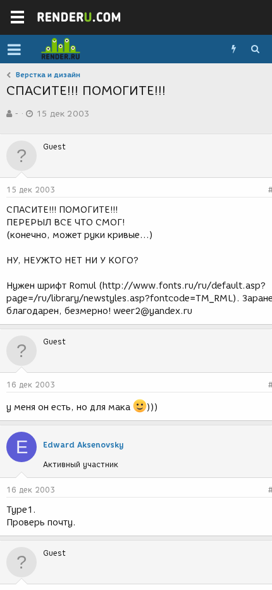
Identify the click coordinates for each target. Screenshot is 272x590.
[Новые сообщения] (233, 49)
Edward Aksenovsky (83, 444)
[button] (14, 49)
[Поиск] (255, 49)
